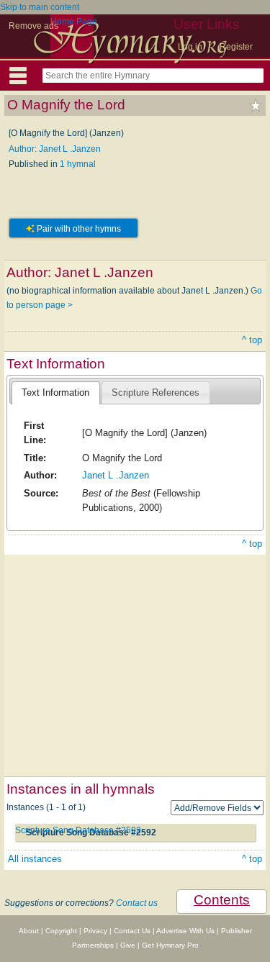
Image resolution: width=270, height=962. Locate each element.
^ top (252, 340)
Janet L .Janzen (115, 475)
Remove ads (33, 26)
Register (236, 47)
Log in (190, 47)
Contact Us (132, 931)
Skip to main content (39, 7)
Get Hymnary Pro (170, 945)
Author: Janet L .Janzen (55, 149)
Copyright (61, 931)
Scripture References (155, 392)
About (29, 931)
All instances (35, 858)
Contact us (137, 903)
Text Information (55, 392)
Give (127, 945)
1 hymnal (78, 164)
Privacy (95, 931)
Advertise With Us (185, 931)
